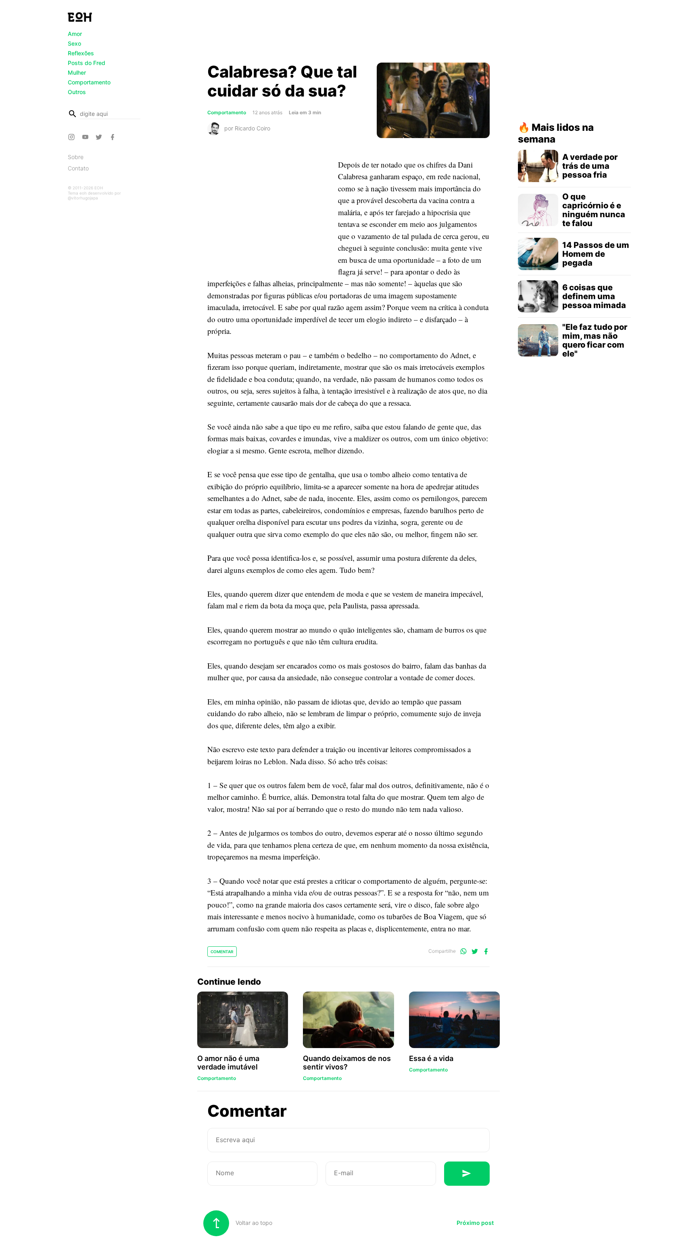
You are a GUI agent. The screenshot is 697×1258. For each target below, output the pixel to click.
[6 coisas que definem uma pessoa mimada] (538, 296)
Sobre (75, 156)
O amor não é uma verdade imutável (228, 1062)
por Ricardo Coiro (247, 127)
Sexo (74, 43)
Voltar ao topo (253, 1222)
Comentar (222, 951)
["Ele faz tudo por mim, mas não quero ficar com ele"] (538, 340)
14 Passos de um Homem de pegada (595, 254)
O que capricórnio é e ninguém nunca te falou (593, 210)
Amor (75, 33)
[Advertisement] (348, 33)
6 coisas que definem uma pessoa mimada (594, 296)
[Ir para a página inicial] (80, 17)
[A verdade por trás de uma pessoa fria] (538, 166)
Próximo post (475, 1222)
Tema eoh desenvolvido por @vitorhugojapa (94, 195)
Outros (77, 91)
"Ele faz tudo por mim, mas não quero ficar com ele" (594, 340)
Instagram (72, 137)
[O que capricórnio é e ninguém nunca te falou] (538, 210)
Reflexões (81, 53)
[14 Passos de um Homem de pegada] (538, 254)
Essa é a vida (431, 1058)
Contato (78, 168)
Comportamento (89, 82)
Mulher (77, 72)
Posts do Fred (86, 62)
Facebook (114, 137)
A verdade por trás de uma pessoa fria (590, 166)
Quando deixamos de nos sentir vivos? (347, 1062)
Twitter (100, 137)
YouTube (86, 137)
